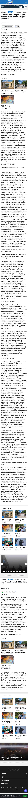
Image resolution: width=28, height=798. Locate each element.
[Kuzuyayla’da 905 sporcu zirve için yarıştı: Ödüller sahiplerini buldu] (14, 752)
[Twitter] (14, 769)
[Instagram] (18, 769)
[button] (26, 2)
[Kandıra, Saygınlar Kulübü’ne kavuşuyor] (21, 87)
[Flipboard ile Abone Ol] (17, 26)
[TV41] (9, 2)
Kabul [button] (25, 796)
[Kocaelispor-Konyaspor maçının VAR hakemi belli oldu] (14, 564)
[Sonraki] (26, 564)
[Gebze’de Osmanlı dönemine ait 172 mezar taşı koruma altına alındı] (7, 87)
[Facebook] (9, 769)
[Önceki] (2, 564)
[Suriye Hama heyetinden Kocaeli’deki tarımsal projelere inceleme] (20, 530)
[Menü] (2, 2)
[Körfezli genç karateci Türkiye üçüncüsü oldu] (7, 544)
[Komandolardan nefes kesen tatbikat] (20, 544)
